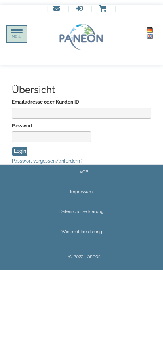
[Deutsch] (150, 30)
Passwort (22, 126)
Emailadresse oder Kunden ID (45, 102)
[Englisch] (150, 36)
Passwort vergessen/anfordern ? (47, 161)
